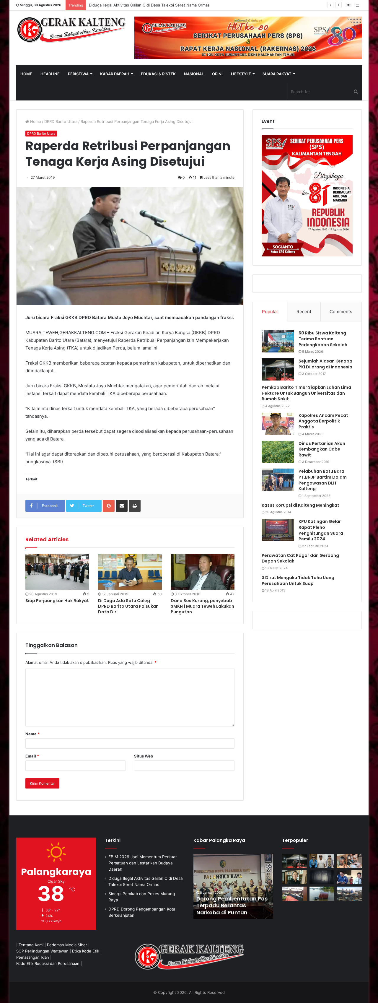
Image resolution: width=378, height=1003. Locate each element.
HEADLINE (50, 73)
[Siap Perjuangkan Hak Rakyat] (57, 572)
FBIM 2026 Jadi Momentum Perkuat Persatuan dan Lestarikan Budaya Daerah (142, 863)
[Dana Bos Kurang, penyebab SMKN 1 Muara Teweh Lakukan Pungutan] (202, 572)
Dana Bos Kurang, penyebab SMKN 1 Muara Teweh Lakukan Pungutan (202, 606)
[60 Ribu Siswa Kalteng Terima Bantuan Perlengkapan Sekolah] (278, 341)
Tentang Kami (31, 944)
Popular (270, 311)
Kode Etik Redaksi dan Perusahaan (47, 963)
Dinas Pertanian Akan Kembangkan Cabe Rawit (322, 449)
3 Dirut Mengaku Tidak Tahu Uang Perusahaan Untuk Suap (298, 580)
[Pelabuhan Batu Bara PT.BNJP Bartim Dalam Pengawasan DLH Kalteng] (278, 480)
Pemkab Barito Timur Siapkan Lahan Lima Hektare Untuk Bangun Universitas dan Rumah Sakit (306, 393)
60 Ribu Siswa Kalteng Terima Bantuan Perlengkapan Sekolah (323, 338)
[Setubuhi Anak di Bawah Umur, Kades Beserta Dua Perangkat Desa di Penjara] (322, 861)
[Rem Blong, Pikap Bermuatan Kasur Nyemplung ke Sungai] (322, 894)
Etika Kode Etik (85, 951)
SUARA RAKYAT (277, 73)
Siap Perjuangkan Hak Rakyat (57, 601)
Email (32, 756)
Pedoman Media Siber (67, 944)
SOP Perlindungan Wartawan (42, 951)
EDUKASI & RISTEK (158, 73)
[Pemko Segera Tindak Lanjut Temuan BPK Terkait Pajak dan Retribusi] (233, 886)
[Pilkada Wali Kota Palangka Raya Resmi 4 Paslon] (294, 894)
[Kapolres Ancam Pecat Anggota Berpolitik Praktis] (278, 424)
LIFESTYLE (241, 73)
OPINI (217, 73)
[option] (233, 886)
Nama (32, 733)
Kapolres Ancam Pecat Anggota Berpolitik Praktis (323, 421)
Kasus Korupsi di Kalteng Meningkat (300, 505)
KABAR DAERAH (114, 73)
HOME (26, 73)
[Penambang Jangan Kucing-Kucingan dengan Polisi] (349, 894)
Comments (341, 311)
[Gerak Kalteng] (71, 30)
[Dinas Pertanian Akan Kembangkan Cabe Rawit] (278, 452)
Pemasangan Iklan (32, 957)
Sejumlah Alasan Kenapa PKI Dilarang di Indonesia (325, 364)
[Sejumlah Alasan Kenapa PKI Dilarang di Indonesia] (278, 369)
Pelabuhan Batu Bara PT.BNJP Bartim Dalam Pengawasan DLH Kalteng (323, 480)
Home (35, 121)
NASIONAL (194, 73)
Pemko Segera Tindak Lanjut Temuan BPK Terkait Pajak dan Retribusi (232, 905)
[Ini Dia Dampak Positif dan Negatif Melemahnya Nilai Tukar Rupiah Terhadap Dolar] (294, 877)
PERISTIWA (78, 73)
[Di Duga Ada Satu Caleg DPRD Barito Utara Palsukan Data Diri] (130, 572)
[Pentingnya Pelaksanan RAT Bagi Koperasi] (349, 877)
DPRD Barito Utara (60, 121)
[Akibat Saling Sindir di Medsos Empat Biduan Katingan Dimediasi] (349, 861)
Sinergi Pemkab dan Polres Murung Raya (126, 5)
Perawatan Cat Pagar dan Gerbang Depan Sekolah (300, 558)
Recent (303, 311)
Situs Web (143, 756)
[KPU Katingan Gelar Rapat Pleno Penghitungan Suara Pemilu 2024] (278, 530)
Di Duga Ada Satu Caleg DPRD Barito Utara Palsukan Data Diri (128, 606)
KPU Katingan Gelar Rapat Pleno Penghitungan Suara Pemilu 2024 (321, 530)
